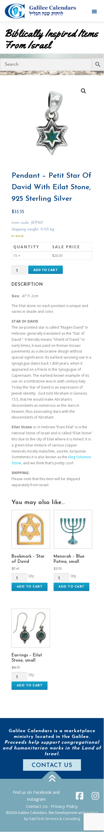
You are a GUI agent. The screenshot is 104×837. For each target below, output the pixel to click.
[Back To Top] (52, 779)
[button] (83, 91)
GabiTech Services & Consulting (54, 818)
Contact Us (37, 806)
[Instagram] (95, 795)
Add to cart (45, 270)
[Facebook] (79, 795)
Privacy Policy (64, 806)
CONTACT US (52, 765)
